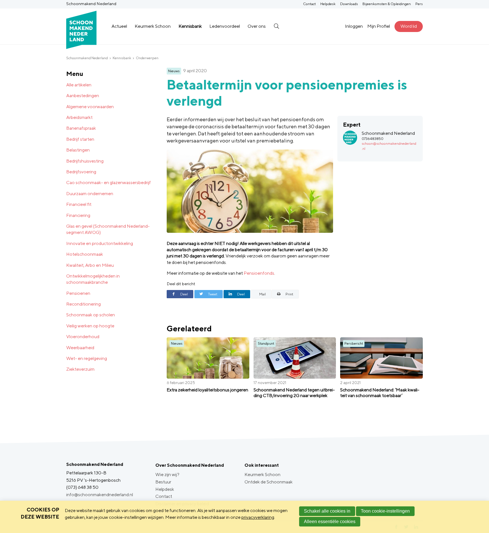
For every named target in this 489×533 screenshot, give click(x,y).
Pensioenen (78, 293)
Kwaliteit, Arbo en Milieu (90, 265)
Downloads (349, 4)
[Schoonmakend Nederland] (81, 26)
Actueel (119, 26)
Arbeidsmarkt (79, 117)
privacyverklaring (257, 517)
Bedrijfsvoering (81, 171)
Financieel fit (78, 204)
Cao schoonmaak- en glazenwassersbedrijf (108, 182)
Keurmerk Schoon (153, 26)
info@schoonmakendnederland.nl (99, 494)
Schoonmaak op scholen (90, 314)
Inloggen (354, 26)
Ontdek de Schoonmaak (268, 482)
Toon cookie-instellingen (385, 511)
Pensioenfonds (259, 273)
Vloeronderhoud (82, 336)
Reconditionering (83, 304)
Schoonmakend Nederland (87, 58)
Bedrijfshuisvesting (85, 161)
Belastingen (78, 150)
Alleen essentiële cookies (329, 521)
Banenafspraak (81, 128)
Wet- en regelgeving (86, 358)
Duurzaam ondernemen (89, 193)
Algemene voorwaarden (90, 106)
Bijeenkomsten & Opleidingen (387, 4)
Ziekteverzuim (80, 369)
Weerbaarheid (80, 347)
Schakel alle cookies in (327, 511)
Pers (419, 4)
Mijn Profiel (378, 26)
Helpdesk (328, 4)
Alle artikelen (78, 85)
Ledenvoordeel (224, 26)
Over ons (257, 26)
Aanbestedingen (82, 95)
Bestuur (163, 482)
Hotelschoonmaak (84, 254)
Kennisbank (190, 26)
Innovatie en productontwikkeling (99, 243)
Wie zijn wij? (167, 474)
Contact (309, 4)
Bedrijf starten (80, 139)
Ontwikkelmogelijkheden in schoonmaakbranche (93, 279)
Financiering (78, 215)
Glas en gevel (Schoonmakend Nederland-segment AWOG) (108, 229)
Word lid (408, 26)
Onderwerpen (147, 58)
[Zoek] (276, 26)
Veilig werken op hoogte (90, 326)
